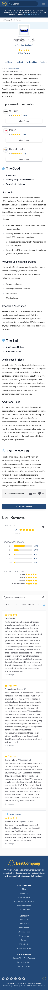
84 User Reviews (24, 53)
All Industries (24, 910)
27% (36, 550)
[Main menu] (43, 3)
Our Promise (24, 923)
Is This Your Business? (24, 45)
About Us (24, 919)
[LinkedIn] (19, 978)
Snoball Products (24, 962)
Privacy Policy (7, 986)
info (43, 527)
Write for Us (24, 944)
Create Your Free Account (24, 958)
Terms (16, 986)
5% (35, 562)
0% (35, 558)
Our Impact (24, 928)
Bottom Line (31, 62)
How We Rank (24, 897)
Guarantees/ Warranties (24, 901)
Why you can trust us (31, 14)
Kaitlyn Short (13, 69)
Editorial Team (24, 932)
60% (36, 546)
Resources (24, 893)
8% (35, 554)
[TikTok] (23, 978)
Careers (24, 940)
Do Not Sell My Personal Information (33, 986)
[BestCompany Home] (4, 4)
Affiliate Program (24, 948)
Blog (24, 889)
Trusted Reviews (24, 905)
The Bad (19, 62)
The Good (7, 62)
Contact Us (24, 936)
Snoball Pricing (24, 966)
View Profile (24, 121)
